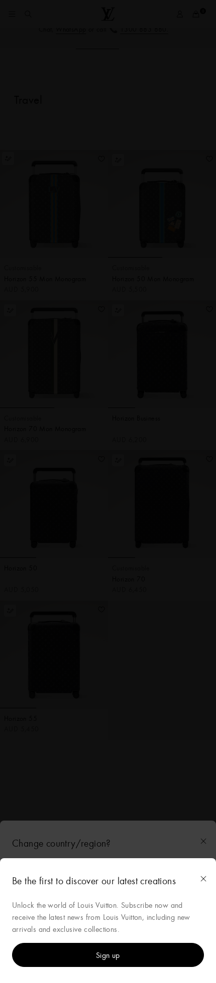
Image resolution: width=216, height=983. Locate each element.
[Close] (203, 878)
